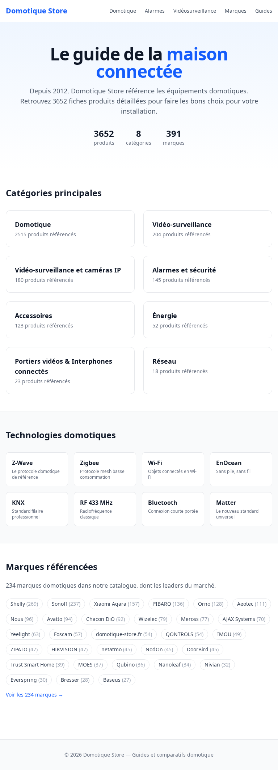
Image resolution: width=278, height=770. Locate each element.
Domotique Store (36, 11)
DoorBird (203, 649)
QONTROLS (184, 634)
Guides (263, 10)
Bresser (75, 679)
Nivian (217, 664)
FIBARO (168, 603)
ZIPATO (24, 649)
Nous (21, 618)
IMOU (229, 634)
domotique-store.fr (124, 634)
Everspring (28, 679)
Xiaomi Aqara (116, 603)
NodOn (159, 649)
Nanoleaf (175, 664)
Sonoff (66, 603)
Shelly (24, 603)
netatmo (116, 649)
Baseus (117, 679)
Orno (210, 603)
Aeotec (251, 603)
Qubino (131, 664)
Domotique (122, 10)
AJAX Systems (244, 618)
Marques (236, 10)
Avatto (59, 618)
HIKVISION (69, 649)
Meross (195, 618)
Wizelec (153, 618)
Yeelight (25, 634)
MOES (90, 664)
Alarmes (155, 10)
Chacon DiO (105, 618)
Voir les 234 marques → (34, 694)
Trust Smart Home (37, 664)
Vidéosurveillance (194, 10)
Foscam (68, 634)
